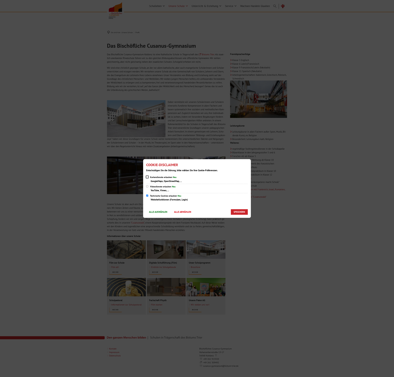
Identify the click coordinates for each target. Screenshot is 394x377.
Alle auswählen (158, 211)
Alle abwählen (182, 211)
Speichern (239, 211)
